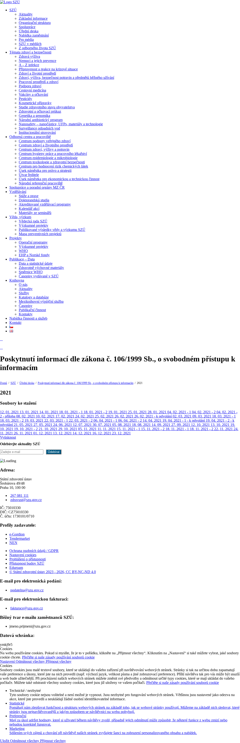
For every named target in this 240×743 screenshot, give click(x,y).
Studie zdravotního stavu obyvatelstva (47, 107)
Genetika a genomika (34, 116)
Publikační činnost (32, 310)
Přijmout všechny (58, 661)
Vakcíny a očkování (33, 94)
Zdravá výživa (29, 56)
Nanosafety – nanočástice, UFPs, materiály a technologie (61, 124)
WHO (23, 251)
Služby (24, 293)
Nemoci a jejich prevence (37, 61)
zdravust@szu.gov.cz (26, 500)
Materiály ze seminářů (35, 213)
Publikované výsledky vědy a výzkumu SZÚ (52, 230)
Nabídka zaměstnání (34, 35)
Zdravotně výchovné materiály (41, 268)
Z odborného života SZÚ (37, 48)
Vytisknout (8, 437)
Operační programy (33, 242)
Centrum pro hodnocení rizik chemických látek (53, 166)
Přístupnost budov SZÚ (26, 563)
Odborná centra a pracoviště (30, 137)
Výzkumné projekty (33, 225)
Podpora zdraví (30, 86)
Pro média (26, 40)
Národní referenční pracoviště (41, 183)
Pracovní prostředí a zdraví (38, 82)
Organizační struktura (35, 23)
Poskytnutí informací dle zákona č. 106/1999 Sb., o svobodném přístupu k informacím (85, 383)
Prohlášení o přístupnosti (27, 559)
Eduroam (16, 568)
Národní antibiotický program (41, 120)
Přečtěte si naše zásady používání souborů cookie (58, 657)
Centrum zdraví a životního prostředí (46, 145)
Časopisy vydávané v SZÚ (39, 276)
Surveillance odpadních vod (39, 128)
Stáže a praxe (28, 196)
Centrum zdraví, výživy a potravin (44, 149)
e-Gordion (17, 534)
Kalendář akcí (29, 209)
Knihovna (16, 280)
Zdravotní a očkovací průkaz (40, 111)
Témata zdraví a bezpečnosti (30, 52)
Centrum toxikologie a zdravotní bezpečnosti (52, 162)
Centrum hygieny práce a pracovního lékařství (53, 154)
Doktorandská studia (34, 200)
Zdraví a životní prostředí (37, 73)
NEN (13, 543)
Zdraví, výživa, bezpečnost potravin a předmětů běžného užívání (66, 78)
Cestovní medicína (32, 90)
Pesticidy (25, 99)
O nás (23, 285)
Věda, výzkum (20, 217)
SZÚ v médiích (30, 44)
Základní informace (33, 18)
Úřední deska (28, 31)
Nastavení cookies (22, 555)
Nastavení (8, 661)
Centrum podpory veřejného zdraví (45, 141)
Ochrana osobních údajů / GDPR (34, 551)
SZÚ (13, 10)
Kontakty (26, 314)
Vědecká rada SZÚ (33, 221)
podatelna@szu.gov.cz (27, 590)
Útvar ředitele (29, 175)
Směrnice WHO (31, 272)
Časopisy (25, 306)
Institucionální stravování (37, 132)
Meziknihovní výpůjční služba (41, 301)
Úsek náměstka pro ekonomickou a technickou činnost (59, 179)
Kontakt (15, 323)
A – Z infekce (29, 65)
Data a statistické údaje (35, 263)
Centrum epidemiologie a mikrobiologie (48, 158)
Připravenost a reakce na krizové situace (48, 69)
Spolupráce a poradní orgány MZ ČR (37, 187)
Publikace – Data (22, 259)
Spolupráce (27, 27)
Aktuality (26, 14)
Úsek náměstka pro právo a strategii (45, 170)
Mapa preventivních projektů (40, 234)
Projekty (15, 238)
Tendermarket (19, 538)
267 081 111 (19, 496)
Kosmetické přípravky (35, 103)
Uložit (5, 741)
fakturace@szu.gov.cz (26, 608)
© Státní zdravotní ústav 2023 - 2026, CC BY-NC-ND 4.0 (52, 572)
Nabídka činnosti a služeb (28, 318)
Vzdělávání (17, 192)
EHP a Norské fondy (34, 255)
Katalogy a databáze (34, 297)
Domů (3, 383)
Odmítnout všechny (31, 661)
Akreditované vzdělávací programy (45, 204)
